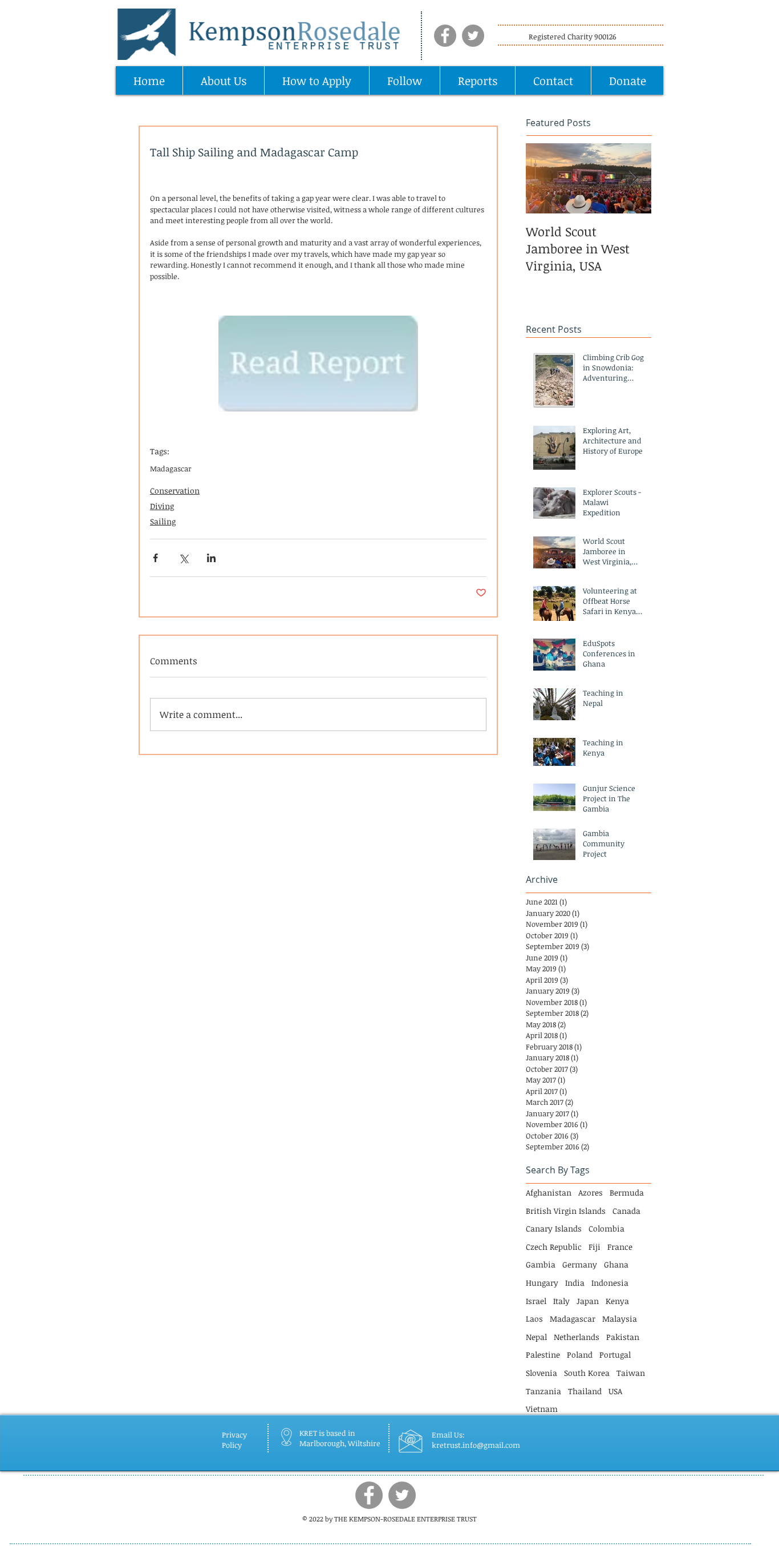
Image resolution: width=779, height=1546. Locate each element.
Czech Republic (554, 1246)
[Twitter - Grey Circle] (473, 36)
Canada (626, 1210)
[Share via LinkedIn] (211, 557)
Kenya (617, 1300)
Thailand (585, 1391)
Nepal (536, 1336)
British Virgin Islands (566, 1210)
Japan (588, 1300)
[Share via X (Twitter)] (183, 557)
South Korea (587, 1372)
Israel (536, 1300)
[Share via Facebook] (155, 557)
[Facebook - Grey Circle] (445, 36)
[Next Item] (633, 178)
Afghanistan (548, 1192)
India (575, 1282)
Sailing (163, 521)
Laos (534, 1318)
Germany (579, 1264)
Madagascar (171, 468)
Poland (580, 1354)
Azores (590, 1192)
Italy (561, 1300)
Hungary (542, 1282)
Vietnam (542, 1408)
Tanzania (543, 1391)
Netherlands (576, 1336)
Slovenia (541, 1372)
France (619, 1246)
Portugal (615, 1354)
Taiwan (630, 1372)
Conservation (175, 490)
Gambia (540, 1264)
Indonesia (609, 1282)
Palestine (543, 1354)
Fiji (595, 1246)
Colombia (606, 1228)
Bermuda (627, 1192)
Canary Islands (554, 1228)
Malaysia (619, 1318)
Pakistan (622, 1336)
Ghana (616, 1264)
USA (615, 1391)
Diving (162, 505)
